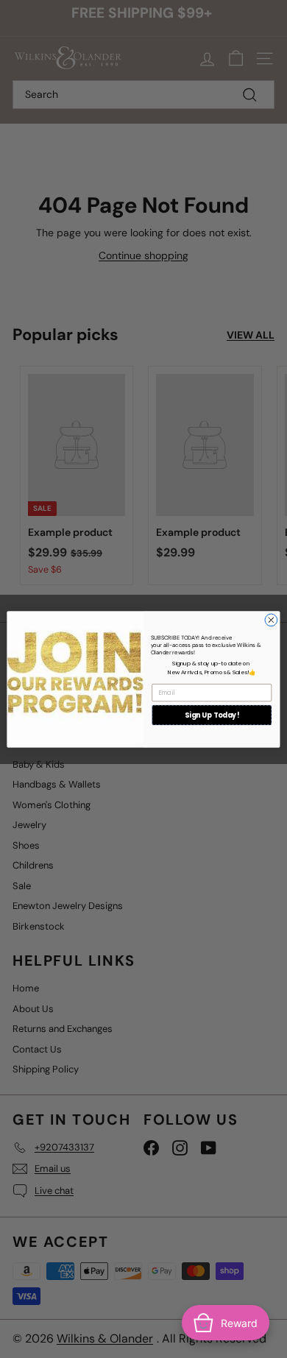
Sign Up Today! (212, 714)
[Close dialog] (271, 620)
